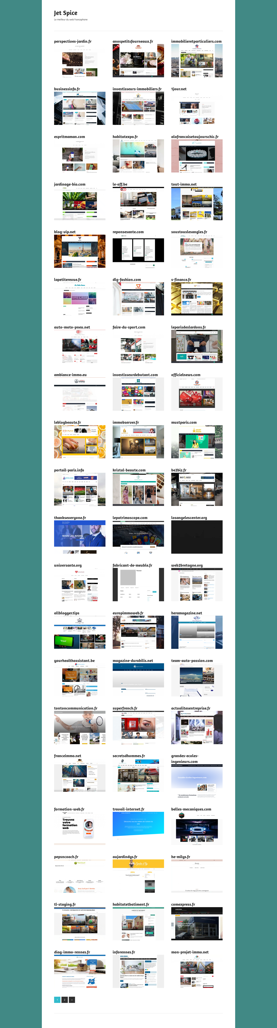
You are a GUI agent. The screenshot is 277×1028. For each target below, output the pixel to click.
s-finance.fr (181, 279)
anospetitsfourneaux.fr (133, 41)
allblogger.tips (66, 612)
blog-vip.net (65, 231)
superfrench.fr (125, 708)
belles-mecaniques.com (191, 809)
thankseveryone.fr (70, 517)
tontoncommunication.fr (75, 708)
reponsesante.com (128, 231)
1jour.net (179, 88)
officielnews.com (185, 374)
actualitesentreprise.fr (190, 708)
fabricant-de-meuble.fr (132, 565)
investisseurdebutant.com (135, 374)
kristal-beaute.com (129, 469)
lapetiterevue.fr (67, 279)
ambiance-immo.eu (70, 374)
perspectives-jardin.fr (72, 41)
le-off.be (120, 184)
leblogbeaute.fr (67, 422)
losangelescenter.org (189, 517)
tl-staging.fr (65, 904)
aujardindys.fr (125, 856)
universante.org (68, 565)
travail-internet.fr (128, 809)
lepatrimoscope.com (130, 517)
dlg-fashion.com (127, 279)
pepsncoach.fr (66, 856)
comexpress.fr (183, 904)
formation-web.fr (69, 809)
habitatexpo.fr (125, 136)
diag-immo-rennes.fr (72, 951)
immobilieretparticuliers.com (196, 41)
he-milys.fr (180, 856)
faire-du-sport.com (129, 327)
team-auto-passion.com (192, 660)
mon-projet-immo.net (190, 951)
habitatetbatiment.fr (131, 904)
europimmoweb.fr (128, 612)
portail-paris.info (69, 469)
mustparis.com (184, 422)
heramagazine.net (186, 612)
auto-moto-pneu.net (72, 327)
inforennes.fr (124, 951)
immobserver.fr (126, 422)
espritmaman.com (69, 136)
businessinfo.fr (67, 88)
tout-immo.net (184, 184)
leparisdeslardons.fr (188, 327)
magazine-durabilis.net (133, 660)
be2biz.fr (178, 469)
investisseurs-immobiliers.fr (137, 88)
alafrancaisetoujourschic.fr (195, 136)
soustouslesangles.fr (189, 231)
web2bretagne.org (187, 565)
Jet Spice (65, 13)
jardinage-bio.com (69, 184)
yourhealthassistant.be (74, 660)
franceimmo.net (67, 755)
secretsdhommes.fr (129, 755)
